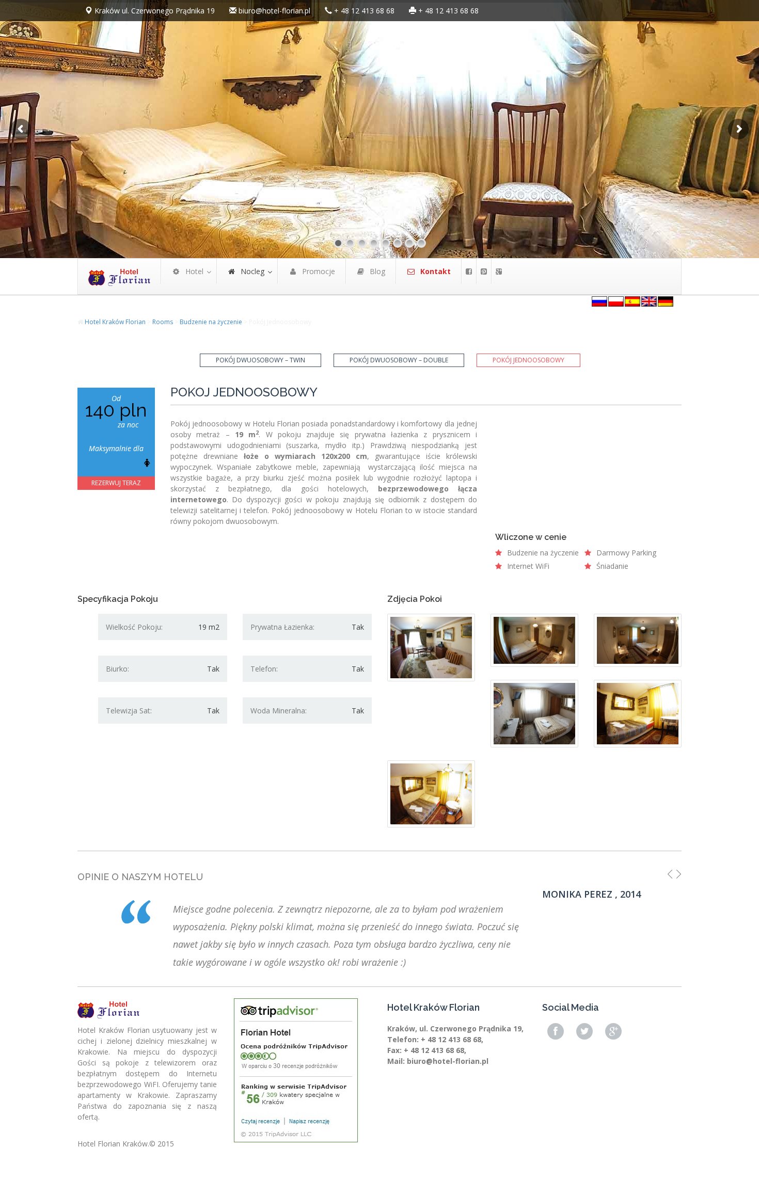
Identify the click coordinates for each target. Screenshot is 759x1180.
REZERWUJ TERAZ (116, 483)
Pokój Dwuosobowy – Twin (260, 360)
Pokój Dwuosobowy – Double (399, 360)
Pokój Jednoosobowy (528, 360)
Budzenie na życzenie (211, 321)
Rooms (162, 321)
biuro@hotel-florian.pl (274, 10)
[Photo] (431, 647)
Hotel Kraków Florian (115, 321)
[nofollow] (468, 271)
